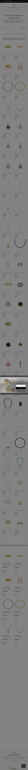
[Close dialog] (27, 377)
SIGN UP (21, 388)
